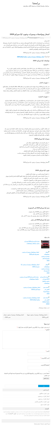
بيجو (40, 413)
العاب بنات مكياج (19, 411)
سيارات (32, 413)
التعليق (47, 329)
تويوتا (38, 413)
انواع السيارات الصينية (6, 411)
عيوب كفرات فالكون (44, 393)
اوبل (48, 413)
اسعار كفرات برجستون (43, 396)
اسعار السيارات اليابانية (31, 411)
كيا (33, 415)
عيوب (17, 413)
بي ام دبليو (42, 413)
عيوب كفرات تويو (45, 404)
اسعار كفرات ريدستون (43, 399)
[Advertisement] (26, 22)
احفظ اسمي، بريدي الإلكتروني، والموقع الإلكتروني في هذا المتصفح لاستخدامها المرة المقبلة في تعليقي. (26, 374)
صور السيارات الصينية (22, 413)
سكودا (36, 413)
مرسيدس (30, 415)
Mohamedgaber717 (34, 37)
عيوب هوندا (38, 415)
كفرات (35, 415)
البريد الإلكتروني (45, 358)
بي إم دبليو (46, 413)
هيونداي (25, 415)
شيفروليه (27, 413)
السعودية (26, 411)
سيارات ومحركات (43, 307)
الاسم (47, 351)
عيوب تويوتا (41, 415)
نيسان (27, 415)
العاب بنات (23, 411)
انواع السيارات (12, 411)
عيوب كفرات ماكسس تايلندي (42, 401)
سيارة (29, 413)
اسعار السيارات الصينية (39, 411)
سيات (34, 413)
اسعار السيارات (46, 411)
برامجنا (36, 3)
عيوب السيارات (12, 413)
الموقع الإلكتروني (45, 365)
